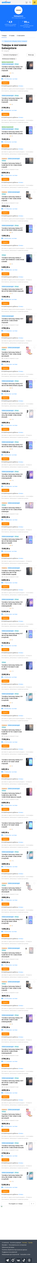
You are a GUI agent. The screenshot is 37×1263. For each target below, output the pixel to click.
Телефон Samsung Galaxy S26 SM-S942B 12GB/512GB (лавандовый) (12, 1019)
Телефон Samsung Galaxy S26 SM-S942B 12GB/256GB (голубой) (12, 698)
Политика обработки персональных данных (14, 1250)
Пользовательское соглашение (17, 1245)
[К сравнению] (34, 62)
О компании (5, 1242)
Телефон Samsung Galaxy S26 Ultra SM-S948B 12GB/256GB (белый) (12, 415)
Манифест (5, 1245)
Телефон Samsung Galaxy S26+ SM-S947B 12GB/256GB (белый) (13, 1146)
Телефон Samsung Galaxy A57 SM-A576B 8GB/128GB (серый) (12, 445)
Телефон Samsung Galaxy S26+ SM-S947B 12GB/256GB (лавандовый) (12, 1051)
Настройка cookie (25, 1254)
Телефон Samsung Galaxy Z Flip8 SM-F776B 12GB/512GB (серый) (11, 988)
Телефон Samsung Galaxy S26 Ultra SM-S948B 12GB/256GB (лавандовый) (12, 476)
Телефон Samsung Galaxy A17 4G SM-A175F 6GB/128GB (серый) (12, 825)
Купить (5, 83)
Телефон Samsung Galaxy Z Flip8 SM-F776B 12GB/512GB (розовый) (11, 1116)
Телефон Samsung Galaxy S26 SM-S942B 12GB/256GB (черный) (12, 100)
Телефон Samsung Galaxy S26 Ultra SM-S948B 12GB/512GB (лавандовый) (12, 604)
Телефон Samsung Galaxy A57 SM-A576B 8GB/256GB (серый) (12, 384)
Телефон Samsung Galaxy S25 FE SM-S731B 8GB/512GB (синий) (12, 667)
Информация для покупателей (10, 1254)
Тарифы (30, 1242)
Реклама (24, 1242)
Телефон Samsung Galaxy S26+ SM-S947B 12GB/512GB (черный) (12, 1082)
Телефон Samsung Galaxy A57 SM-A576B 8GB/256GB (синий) (12, 132)
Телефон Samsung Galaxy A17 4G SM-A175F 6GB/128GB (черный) (12, 761)
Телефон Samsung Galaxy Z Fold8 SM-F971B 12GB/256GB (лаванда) (12, 509)
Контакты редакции (15, 1242)
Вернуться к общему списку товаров (16, 41)
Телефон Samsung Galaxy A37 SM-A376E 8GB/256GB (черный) (13, 290)
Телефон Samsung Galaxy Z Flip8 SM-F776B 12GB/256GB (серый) (11, 198)
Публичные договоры (8, 1247)
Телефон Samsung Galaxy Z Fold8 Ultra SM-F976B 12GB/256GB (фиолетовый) (11, 795)
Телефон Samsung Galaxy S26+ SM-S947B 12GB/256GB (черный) (12, 320)
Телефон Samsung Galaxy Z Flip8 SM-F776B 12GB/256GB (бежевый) (11, 890)
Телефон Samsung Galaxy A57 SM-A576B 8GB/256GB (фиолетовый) (12, 541)
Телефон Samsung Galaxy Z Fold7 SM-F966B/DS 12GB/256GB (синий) (13, 259)
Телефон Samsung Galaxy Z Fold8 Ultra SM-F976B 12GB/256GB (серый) (11, 572)
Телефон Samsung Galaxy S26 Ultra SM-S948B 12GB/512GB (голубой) (12, 1177)
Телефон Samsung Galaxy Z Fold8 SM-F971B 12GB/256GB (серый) (12, 165)
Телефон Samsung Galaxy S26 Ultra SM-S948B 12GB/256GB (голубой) (12, 856)
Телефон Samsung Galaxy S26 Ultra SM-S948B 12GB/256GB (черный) (12, 68)
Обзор (16, 64)
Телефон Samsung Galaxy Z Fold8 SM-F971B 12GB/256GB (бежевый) (12, 955)
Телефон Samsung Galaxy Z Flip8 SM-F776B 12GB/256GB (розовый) (11, 354)
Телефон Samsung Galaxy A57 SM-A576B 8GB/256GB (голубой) (12, 635)
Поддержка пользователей (9, 1252)
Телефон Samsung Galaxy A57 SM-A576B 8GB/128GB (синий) (12, 229)
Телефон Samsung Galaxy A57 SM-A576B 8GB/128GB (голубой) (12, 921)
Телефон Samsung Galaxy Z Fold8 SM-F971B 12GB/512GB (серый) (12, 732)
